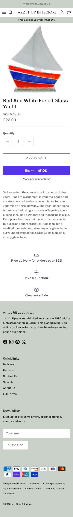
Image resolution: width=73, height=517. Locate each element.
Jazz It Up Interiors (21, 504)
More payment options (36, 179)
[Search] (12, 12)
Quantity (9, 133)
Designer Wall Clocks (14, 483)
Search (8, 382)
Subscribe (15, 445)
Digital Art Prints (12, 488)
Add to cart (36, 157)
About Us (9, 388)
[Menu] (4, 12)
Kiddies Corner (33, 488)
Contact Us (10, 376)
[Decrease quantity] (7, 141)
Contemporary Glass (54, 483)
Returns (8, 370)
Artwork (34, 483)
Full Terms (10, 394)
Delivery (8, 364)
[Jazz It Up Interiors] (36, 12)
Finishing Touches (55, 488)
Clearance (8, 493)
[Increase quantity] (29, 141)
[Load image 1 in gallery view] (36, 59)
